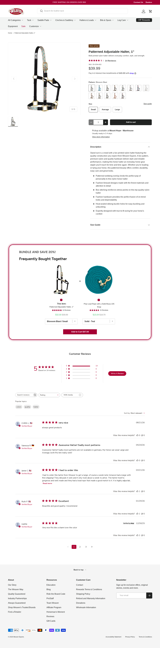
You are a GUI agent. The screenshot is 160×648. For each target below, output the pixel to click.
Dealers (149, 2)
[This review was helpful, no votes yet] (137, 435)
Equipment (13, 26)
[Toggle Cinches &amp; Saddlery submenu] (74, 20)
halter (36, 407)
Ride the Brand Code (55, 594)
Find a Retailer (14, 612)
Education (51, 585)
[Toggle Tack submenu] (32, 20)
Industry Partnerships (17, 598)
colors (18, 407)
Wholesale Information (86, 607)
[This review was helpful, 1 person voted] (137, 491)
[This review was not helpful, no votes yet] (142, 435)
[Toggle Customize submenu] (40, 26)
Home (10, 33)
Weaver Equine (18, 637)
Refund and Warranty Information (90, 598)
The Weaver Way (15, 589)
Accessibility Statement (113, 637)
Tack (29, 20)
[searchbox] (24, 395)
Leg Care (122, 20)
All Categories (14, 20)
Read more (47, 483)
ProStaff (50, 598)
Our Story (12, 585)
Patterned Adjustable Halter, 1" (24, 33)
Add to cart (131, 122)
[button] (150, 11)
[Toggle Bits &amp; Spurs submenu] (112, 20)
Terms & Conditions (145, 637)
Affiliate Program (53, 607)
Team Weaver (52, 603)
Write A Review (117, 373)
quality (27, 407)
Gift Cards (50, 621)
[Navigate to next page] (92, 547)
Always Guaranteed (17, 603)
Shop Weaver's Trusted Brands (22, 607)
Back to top (79, 570)
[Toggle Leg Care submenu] (127, 20)
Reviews (50, 616)
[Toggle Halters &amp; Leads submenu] (95, 20)
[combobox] (82, 11)
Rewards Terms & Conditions (89, 589)
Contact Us (138, 2)
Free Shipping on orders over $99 (69, 2)
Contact (79, 585)
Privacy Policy (130, 637)
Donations (80, 603)
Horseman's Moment (55, 612)
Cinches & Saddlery (64, 20)
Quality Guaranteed (16, 594)
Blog (48, 589)
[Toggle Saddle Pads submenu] (50, 20)
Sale (23, 26)
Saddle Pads (43, 20)
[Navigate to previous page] (68, 547)
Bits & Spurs (105, 20)
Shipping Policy (83, 594)
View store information (101, 137)
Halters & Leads (87, 20)
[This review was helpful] (137, 535)
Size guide (148, 104)
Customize (34, 26)
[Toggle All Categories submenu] (22, 20)
